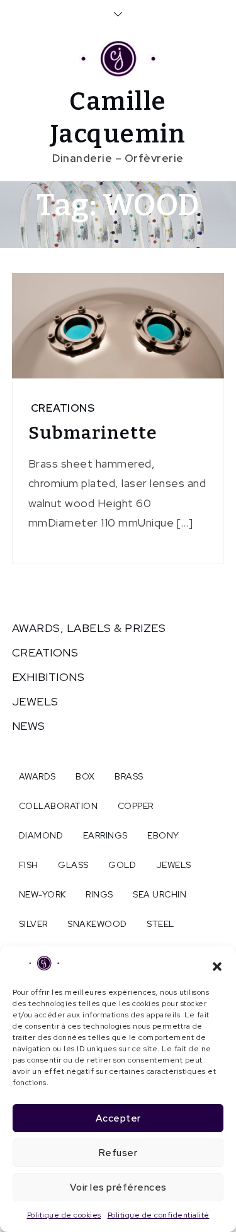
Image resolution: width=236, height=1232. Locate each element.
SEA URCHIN (159, 894)
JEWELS (35, 701)
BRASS (129, 776)
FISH (28, 864)
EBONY (163, 835)
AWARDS (37, 776)
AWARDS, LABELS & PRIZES (89, 628)
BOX (85, 776)
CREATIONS (63, 408)
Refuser (118, 1153)
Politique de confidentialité (159, 1215)
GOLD (122, 864)
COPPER (136, 806)
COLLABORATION (58, 806)
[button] (217, 965)
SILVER (33, 923)
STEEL (160, 923)
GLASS (73, 864)
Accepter (118, 1118)
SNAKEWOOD (97, 923)
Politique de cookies (64, 1215)
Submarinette (92, 432)
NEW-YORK (42, 894)
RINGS (99, 894)
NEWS (28, 726)
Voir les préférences (118, 1187)
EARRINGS (105, 835)
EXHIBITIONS (48, 677)
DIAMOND (41, 835)
